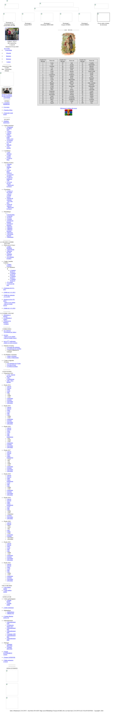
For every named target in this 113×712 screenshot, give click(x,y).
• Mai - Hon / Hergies (10, 381)
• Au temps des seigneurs (13, 347)
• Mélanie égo (10, 613)
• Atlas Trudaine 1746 (9, 167)
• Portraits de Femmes (10, 221)
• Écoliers (9, 217)
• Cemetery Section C (13, 277)
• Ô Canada (10, 282)
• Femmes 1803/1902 (9, 648)
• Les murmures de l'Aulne (14, 363)
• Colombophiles (11, 214)
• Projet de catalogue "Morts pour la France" (10, 207)
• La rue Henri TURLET (9, 171)
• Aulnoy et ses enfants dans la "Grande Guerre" (10, 194)
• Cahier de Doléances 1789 (9, 179)
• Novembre (10, 401)
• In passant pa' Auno (10, 141)
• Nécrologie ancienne (10, 234)
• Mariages (9, 226)
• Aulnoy (9, 131)
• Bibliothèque (10, 612)
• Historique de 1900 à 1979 (10, 128)
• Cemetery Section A (13, 271)
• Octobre (9, 400)
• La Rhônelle (9, 144)
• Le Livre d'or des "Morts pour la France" (10, 184)
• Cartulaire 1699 (11, 634)
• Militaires (9, 228)
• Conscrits (9, 216)
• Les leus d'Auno (11, 365)
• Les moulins (9, 147)
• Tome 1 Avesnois (11, 356)
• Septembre (10, 398)
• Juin (8, 414)
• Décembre (10, 403)
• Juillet (9, 531)
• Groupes (9, 219)
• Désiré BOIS (10, 249)
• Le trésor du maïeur (12, 366)
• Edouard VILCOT (9, 254)
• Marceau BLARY (9, 251)
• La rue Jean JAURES (10, 175)
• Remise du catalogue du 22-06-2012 (10, 201)
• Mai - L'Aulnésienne (10, 378)
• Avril (8, 391)
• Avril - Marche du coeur (11, 375)
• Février (9, 388)
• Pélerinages (10, 237)
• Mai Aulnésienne (10, 436)
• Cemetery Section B (13, 274)
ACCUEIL (7, 48)
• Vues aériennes (9, 153)
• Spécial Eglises (9, 133)
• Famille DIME (9, 604)
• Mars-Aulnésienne (10, 456)
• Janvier (9, 386)
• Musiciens (10, 232)
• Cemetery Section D (13, 280)
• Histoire (9, 164)
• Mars (8, 389)
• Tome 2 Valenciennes (13, 357)
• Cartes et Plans (9, 159)
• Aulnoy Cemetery (9, 265)
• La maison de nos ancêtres (14, 348)
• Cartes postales (9, 156)
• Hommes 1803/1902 (9, 645)
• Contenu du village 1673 (10, 625)
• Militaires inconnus (9, 230)
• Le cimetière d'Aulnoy (10, 257)
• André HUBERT (9, 247)
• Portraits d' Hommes (10, 224)
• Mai (8, 392)
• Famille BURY (9, 601)
